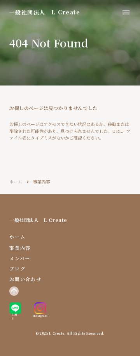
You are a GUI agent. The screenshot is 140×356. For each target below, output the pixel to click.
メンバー (19, 258)
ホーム (15, 182)
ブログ (17, 268)
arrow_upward (14, 291)
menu (126, 12)
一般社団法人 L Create (38, 220)
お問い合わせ (25, 279)
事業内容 (20, 248)
